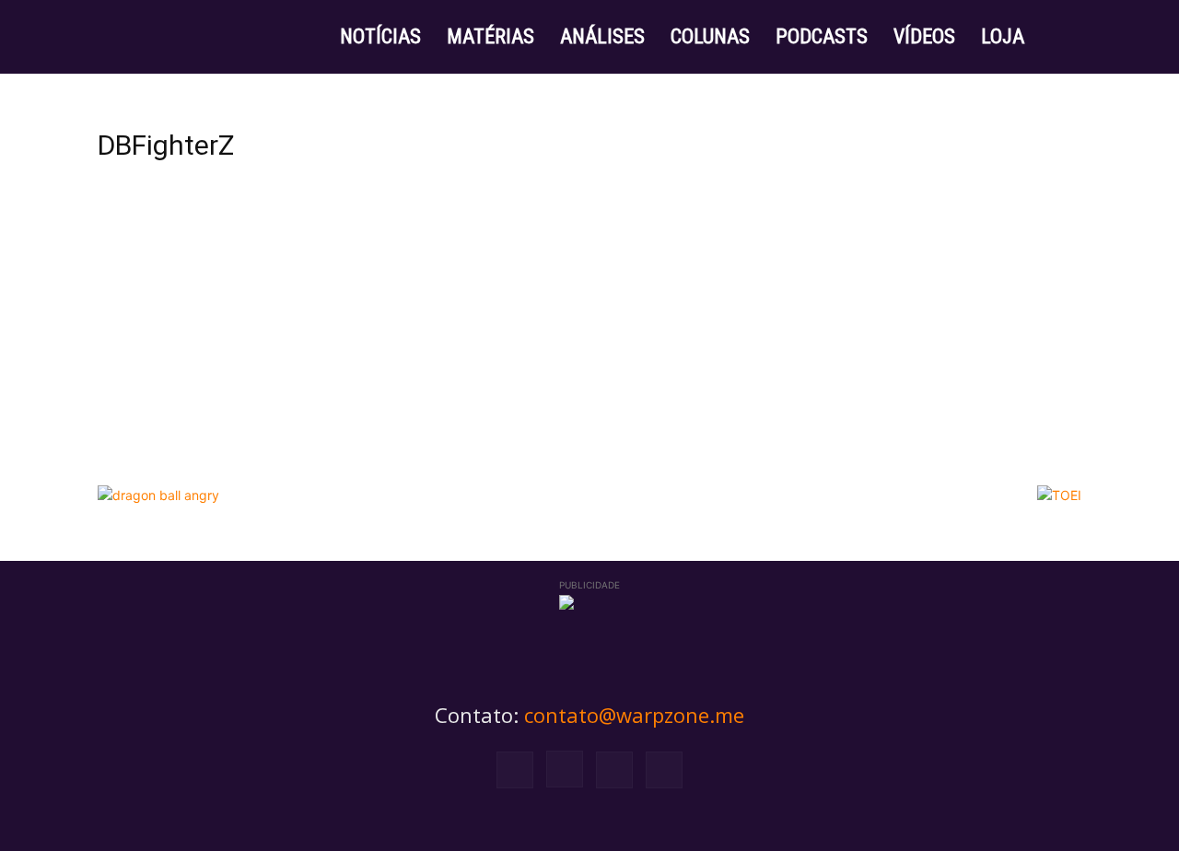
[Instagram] (564, 769)
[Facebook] (514, 770)
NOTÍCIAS (380, 36)
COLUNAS (710, 36)
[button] (1059, 38)
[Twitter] (614, 770)
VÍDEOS (924, 36)
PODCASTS (822, 36)
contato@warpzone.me (634, 715)
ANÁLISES (602, 36)
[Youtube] (664, 770)
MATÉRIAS (490, 36)
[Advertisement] (589, 338)
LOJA (1002, 36)
